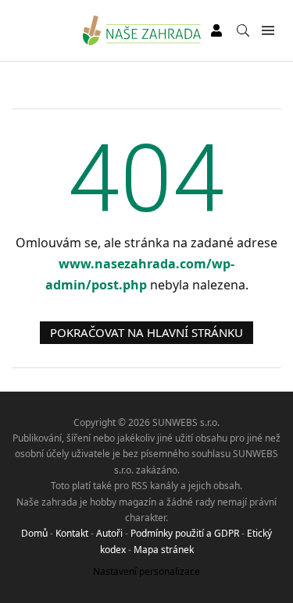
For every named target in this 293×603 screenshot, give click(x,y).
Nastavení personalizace (146, 571)
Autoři (109, 533)
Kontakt (71, 533)
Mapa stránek (164, 549)
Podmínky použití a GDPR (184, 533)
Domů (34, 533)
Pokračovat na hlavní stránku (146, 332)
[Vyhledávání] (243, 30)
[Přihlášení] (216, 30)
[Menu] (267, 30)
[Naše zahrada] (142, 30)
